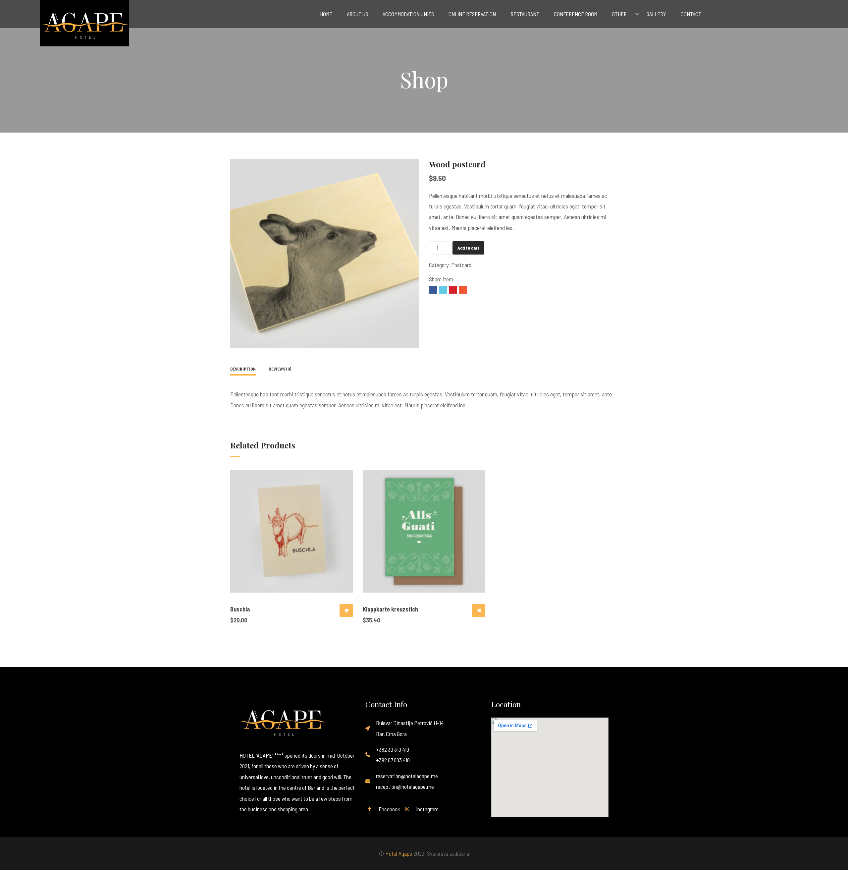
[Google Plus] (463, 290)
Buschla (240, 609)
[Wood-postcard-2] (324, 253)
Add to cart (468, 248)
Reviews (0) (280, 369)
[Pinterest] (453, 290)
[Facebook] (433, 290)
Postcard (461, 264)
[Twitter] (443, 290)
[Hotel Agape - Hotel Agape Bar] (92, 25)
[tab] (243, 369)
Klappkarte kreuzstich (390, 609)
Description (243, 369)
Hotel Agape (398, 853)
